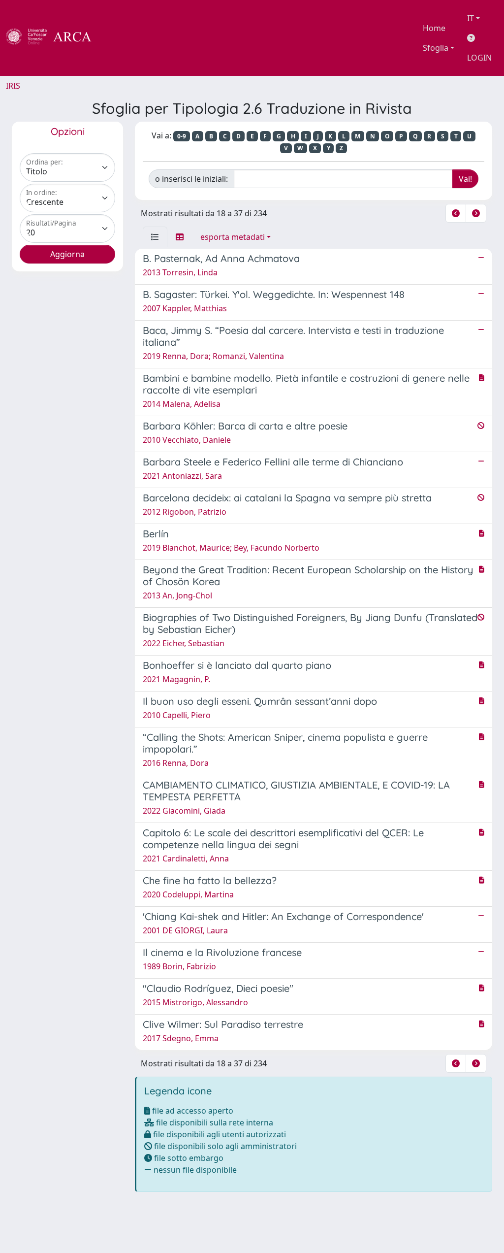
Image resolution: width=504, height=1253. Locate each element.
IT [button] (470, 18)
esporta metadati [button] (232, 236)
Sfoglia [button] (435, 47)
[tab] (155, 237)
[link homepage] (54, 38)
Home (434, 28)
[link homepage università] (118, 38)
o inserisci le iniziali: (191, 178)
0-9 (181, 136)
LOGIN (479, 57)
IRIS (13, 85)
